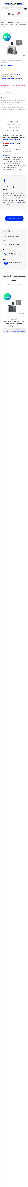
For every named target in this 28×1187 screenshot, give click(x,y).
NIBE (17, 60)
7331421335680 (5, 102)
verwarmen (4, 109)
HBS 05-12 (20, 102)
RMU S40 (19, 107)
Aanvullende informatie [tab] (14, 124)
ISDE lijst (20, 78)
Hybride (3, 60)
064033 (3, 100)
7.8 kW (13, 100)
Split (14, 22)
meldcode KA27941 (7, 107)
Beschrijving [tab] (14, 121)
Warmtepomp (10, 20)
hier (19, 202)
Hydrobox (9, 22)
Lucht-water (13, 60)
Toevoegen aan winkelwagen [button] (3, 336)
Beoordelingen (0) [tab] (14, 127)
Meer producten (13, 284)
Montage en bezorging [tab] (14, 130)
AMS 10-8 (13, 102)
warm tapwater (13, 109)
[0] (18, 14)
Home (3, 20)
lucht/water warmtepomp (14, 105)
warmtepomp (23, 109)
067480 (8, 100)
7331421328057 (20, 100)
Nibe (3, 71)
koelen (3, 105)
